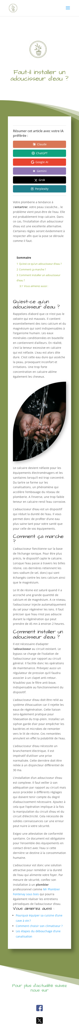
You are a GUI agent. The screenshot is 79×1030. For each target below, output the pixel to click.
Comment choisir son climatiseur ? (39, 926)
